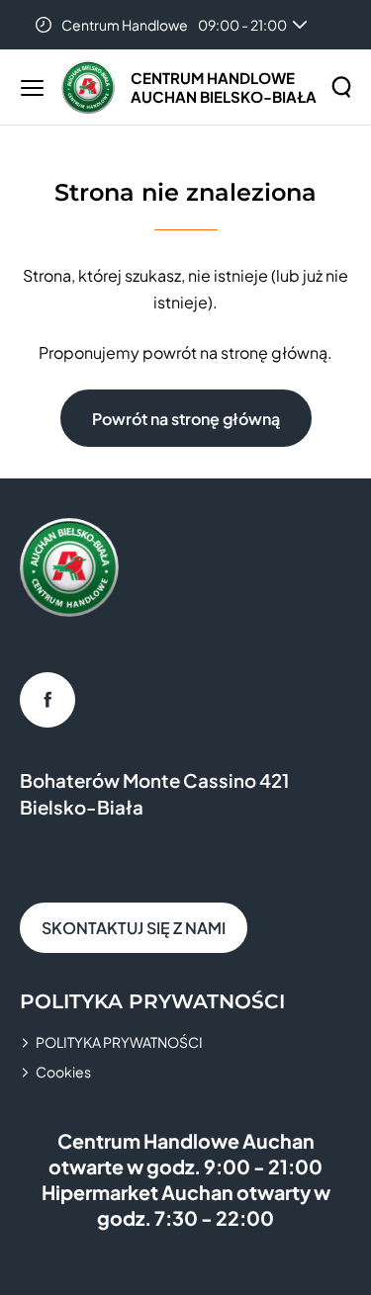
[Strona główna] (88, 87)
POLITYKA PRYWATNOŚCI (119, 1042)
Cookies (63, 1071)
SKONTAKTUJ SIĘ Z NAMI (134, 927)
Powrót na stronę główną (186, 418)
